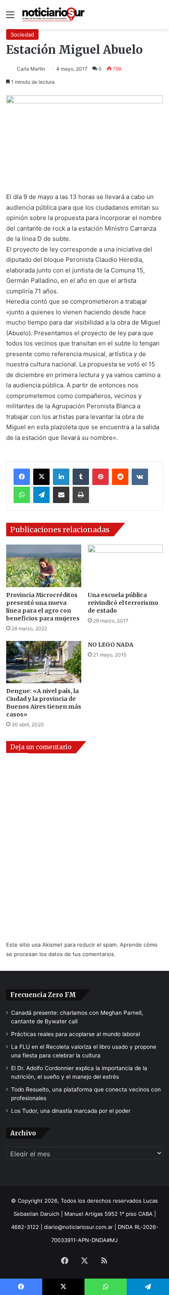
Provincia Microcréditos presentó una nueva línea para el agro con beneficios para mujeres (43, 606)
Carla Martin (31, 69)
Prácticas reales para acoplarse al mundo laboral (75, 1034)
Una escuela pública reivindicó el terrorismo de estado (123, 602)
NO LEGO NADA (110, 644)
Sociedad (22, 34)
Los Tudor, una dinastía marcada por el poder (70, 1110)
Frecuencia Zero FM (43, 995)
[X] (41, 477)
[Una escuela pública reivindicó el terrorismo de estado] (125, 566)
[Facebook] (22, 477)
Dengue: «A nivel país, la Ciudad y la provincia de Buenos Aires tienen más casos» (43, 702)
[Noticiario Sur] (53, 14)
